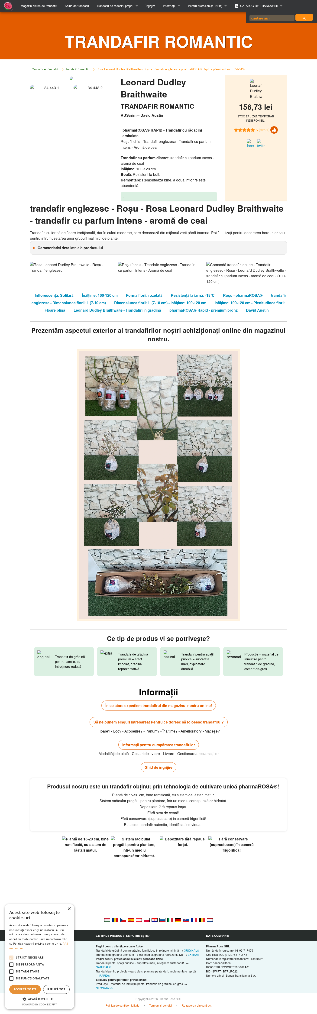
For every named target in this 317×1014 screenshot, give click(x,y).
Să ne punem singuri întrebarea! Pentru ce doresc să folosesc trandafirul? (159, 722)
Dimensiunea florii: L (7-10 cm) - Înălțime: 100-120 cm (160, 302)
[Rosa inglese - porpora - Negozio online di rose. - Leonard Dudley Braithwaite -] (170, 919)
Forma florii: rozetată (144, 295)
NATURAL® (103, 967)
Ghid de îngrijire (158, 767)
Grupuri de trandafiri (45, 69)
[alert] (39, 956)
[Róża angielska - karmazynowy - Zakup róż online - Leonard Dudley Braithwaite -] (147, 919)
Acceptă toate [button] (25, 989)
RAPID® (104, 975)
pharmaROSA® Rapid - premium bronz (203, 310)
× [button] (69, 909)
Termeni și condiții (160, 1005)
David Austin (257, 310)
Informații (169, 5)
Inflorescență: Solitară (54, 295)
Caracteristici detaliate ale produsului (70, 247)
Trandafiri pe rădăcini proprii (115, 5)
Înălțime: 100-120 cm (100, 295)
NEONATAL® (104, 988)
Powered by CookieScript (39, 1004)
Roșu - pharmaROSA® (243, 295)
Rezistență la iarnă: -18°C (193, 295)
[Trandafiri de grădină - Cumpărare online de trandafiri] (304, 17)
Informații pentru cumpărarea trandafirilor (158, 744)
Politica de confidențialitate (122, 1005)
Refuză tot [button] (56, 989)
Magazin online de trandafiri (39, 5)
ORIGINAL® (191, 950)
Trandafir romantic (77, 69)
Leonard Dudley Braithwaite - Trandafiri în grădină (117, 310)
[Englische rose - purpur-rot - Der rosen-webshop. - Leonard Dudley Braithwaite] (178, 919)
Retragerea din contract (196, 1005)
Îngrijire (150, 5)
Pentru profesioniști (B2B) (205, 5)
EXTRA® (193, 954)
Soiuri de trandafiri (77, 5)
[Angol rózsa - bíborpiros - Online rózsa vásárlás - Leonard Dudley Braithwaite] (107, 919)
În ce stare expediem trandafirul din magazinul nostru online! (158, 705)
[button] (39, 999)
